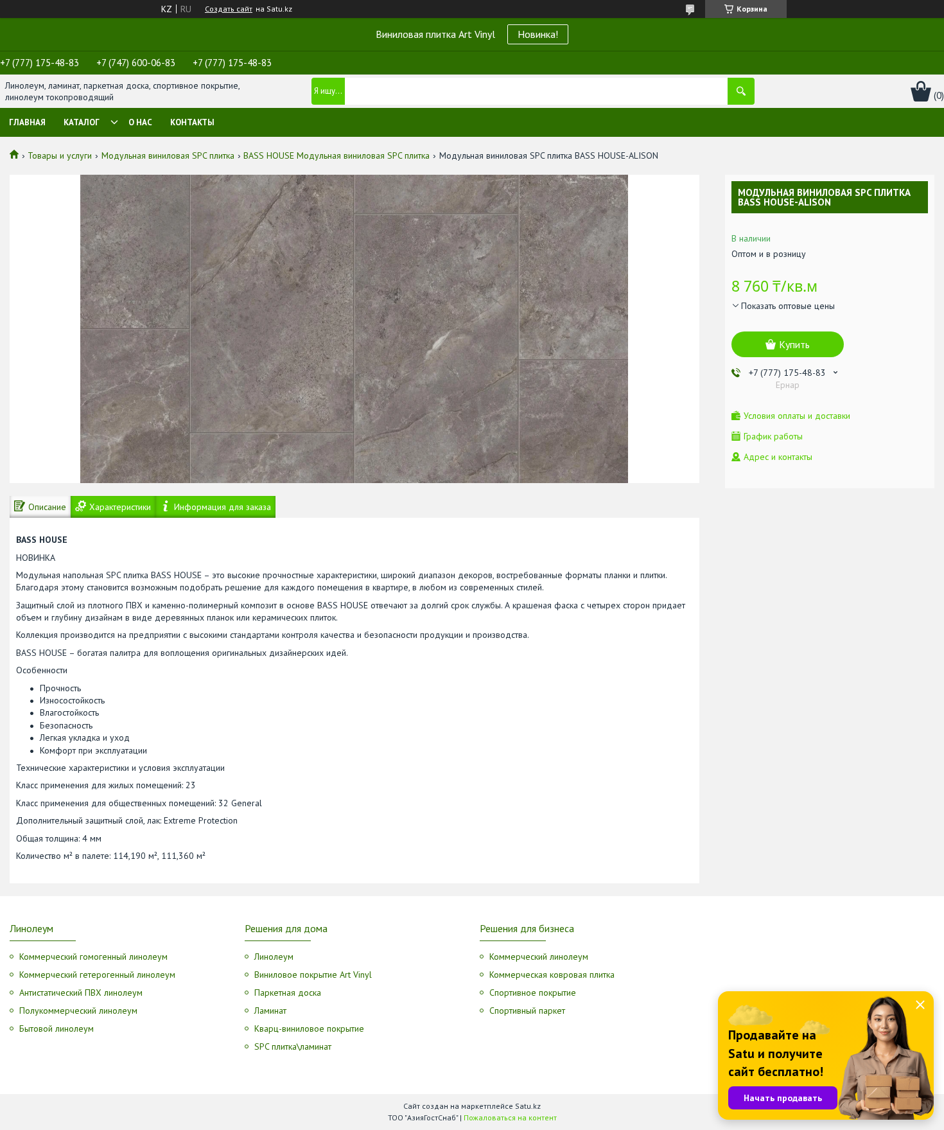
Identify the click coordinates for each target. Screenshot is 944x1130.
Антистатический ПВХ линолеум (81, 992)
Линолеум (273, 956)
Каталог (82, 122)
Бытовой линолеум (56, 1028)
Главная (27, 122)
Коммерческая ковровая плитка (552, 974)
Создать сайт (228, 8)
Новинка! (538, 34)
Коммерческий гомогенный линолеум (93, 956)
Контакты (192, 122)
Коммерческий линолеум (538, 956)
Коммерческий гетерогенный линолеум (97, 974)
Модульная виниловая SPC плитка (167, 155)
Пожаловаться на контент (510, 1117)
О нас (140, 122)
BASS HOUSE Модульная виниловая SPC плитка (336, 155)
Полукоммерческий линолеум (78, 1010)
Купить (794, 344)
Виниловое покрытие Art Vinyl (313, 974)
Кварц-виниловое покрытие (309, 1028)
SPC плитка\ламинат (292, 1046)
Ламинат (270, 1010)
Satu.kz (528, 1106)
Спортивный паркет (527, 1010)
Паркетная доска (287, 992)
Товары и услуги (60, 155)
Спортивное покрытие (532, 992)
